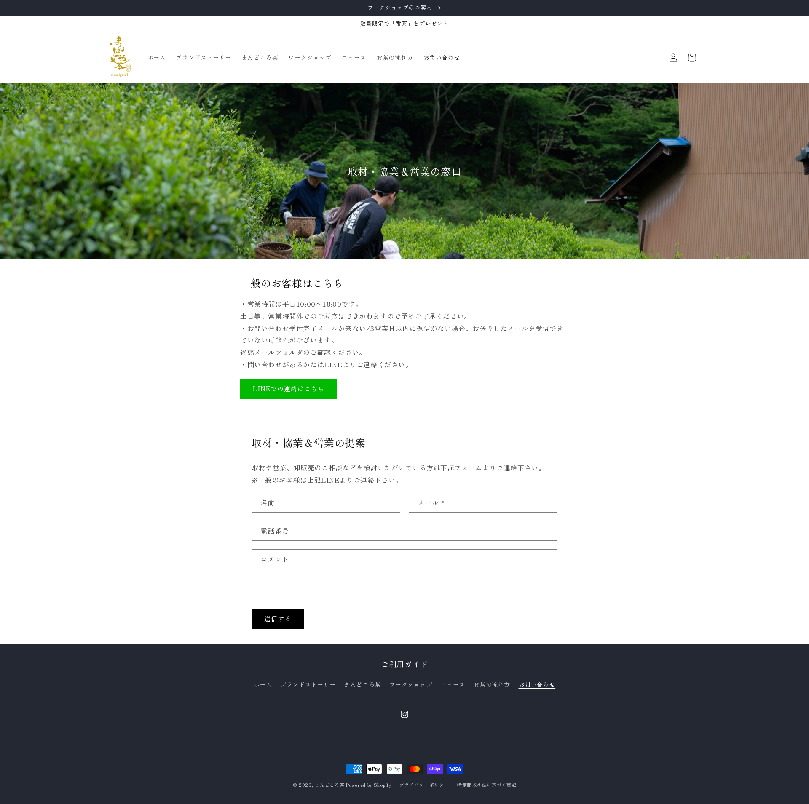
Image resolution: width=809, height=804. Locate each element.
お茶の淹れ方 (491, 684)
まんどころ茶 (362, 684)
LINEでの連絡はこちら (288, 389)
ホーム (263, 684)
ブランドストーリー (307, 684)
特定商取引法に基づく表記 (486, 784)
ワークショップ (410, 684)
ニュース (452, 684)
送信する (277, 618)
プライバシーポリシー (424, 784)
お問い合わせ (537, 684)
